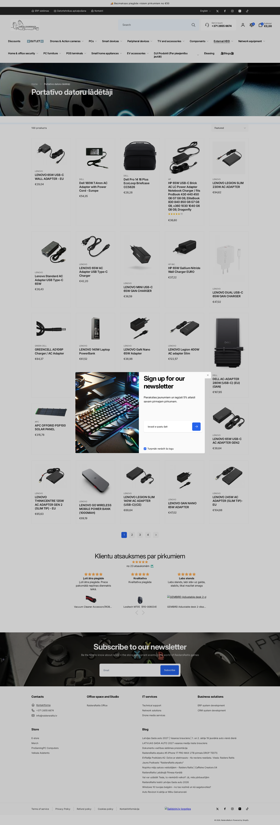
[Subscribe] (196, 426)
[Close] (208, 375)
